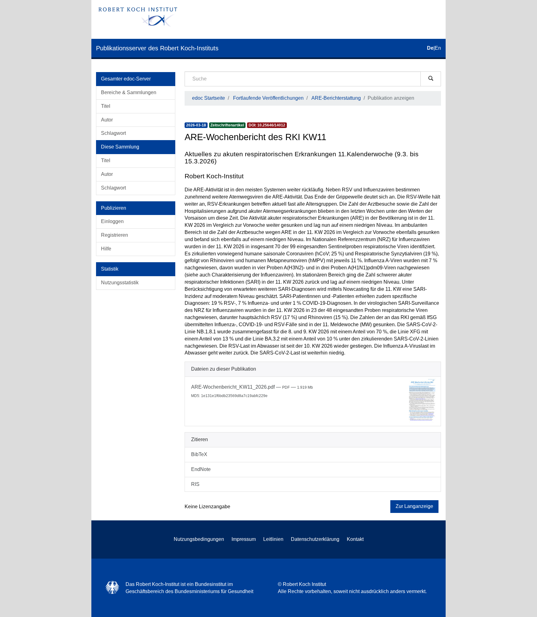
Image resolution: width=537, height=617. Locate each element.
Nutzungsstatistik (120, 282)
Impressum (244, 539)
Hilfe (106, 248)
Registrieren (114, 235)
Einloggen (112, 221)
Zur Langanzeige (414, 506)
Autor (107, 119)
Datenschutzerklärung (315, 539)
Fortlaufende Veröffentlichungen (268, 98)
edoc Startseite (208, 98)
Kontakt (355, 539)
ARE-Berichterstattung (336, 98)
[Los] (430, 78)
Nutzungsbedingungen (199, 539)
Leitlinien (273, 539)
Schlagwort (113, 133)
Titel (105, 106)
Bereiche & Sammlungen (128, 92)
